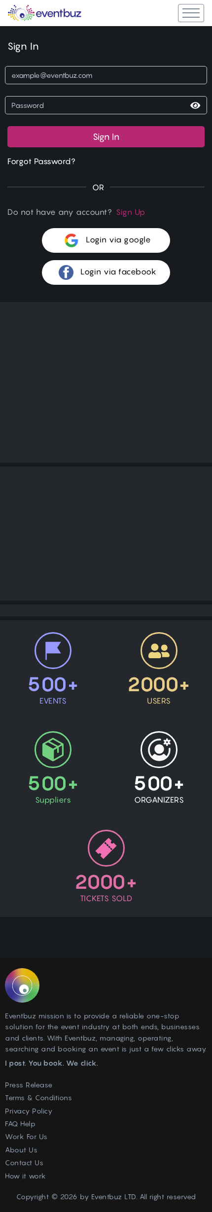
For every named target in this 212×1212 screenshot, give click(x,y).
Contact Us (24, 1162)
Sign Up (130, 212)
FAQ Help (20, 1123)
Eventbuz (106, 1196)
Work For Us (26, 1136)
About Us (21, 1149)
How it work (25, 1176)
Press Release (29, 1084)
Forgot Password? (41, 161)
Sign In (106, 137)
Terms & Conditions (38, 1097)
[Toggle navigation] (191, 13)
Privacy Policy (28, 1111)
